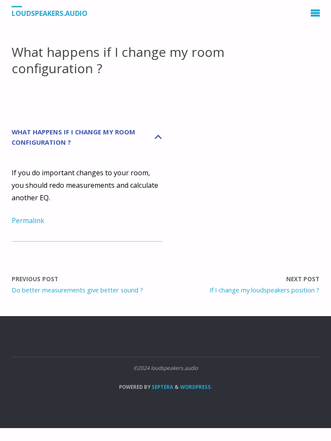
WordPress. (196, 387)
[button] (87, 137)
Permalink (28, 220)
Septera (161, 387)
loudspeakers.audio (49, 13)
